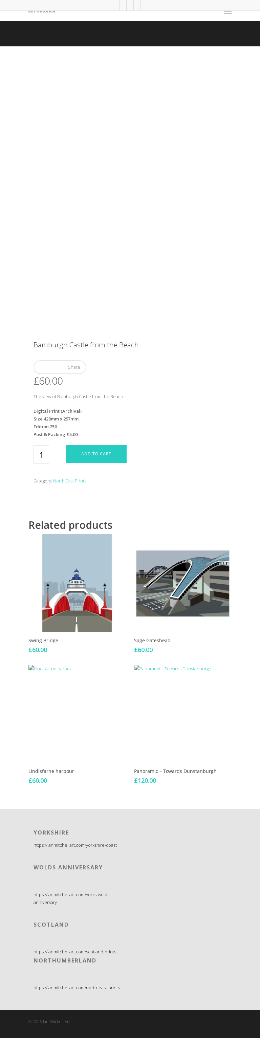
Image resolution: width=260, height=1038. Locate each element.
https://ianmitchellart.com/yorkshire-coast (75, 845)
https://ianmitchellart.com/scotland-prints (75, 952)
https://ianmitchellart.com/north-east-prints (77, 988)
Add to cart (96, 454)
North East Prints (69, 481)
